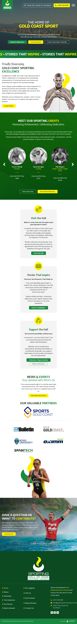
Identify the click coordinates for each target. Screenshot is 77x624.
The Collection (9, 600)
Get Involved (30, 598)
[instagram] (55, 612)
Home (6, 588)
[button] (4, 164)
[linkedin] (57, 612)
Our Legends (30, 588)
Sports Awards (9, 608)
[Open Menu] (73, 5)
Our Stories (8, 604)
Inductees (7, 596)
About (6, 592)
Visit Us (28, 593)
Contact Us (29, 608)
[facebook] (52, 612)
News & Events (30, 603)
